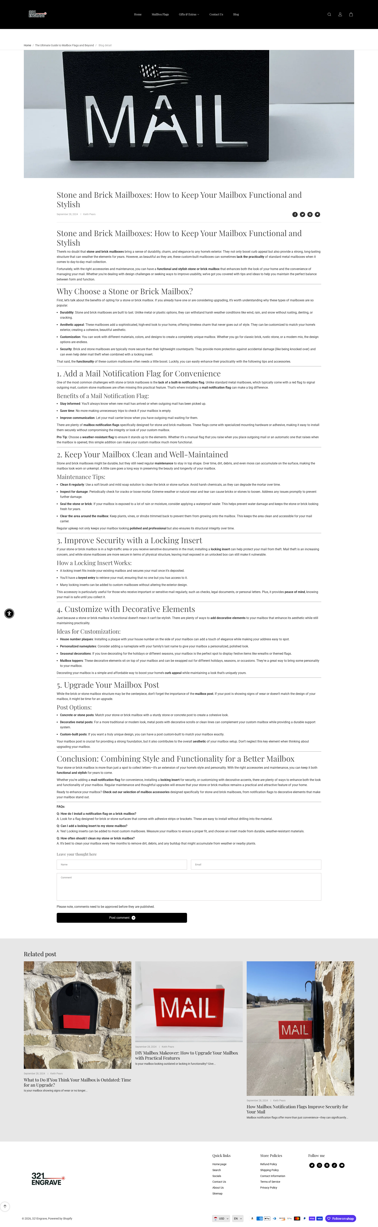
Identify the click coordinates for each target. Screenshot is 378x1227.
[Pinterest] (310, 214)
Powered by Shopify (60, 1218)
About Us (218, 1187)
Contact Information (272, 1176)
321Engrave (39, 1218)
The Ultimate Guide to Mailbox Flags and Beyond (64, 45)
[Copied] (317, 214)
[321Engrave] (36, 14)
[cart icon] (351, 14)
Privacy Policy (268, 1187)
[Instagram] (319, 1165)
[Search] (329, 14)
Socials (216, 1176)
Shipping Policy (269, 1170)
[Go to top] (4, 1206)
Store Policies (271, 1155)
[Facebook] (295, 214)
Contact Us (219, 1181)
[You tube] (342, 1165)
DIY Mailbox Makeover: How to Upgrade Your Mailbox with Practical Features (186, 1055)
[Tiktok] (334, 1165)
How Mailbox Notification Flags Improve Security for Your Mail (297, 1109)
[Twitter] (302, 214)
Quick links (221, 1155)
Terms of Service (270, 1181)
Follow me (316, 1155)
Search (216, 1170)
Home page (219, 1164)
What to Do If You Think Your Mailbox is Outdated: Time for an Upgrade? (77, 1082)
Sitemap (217, 1193)
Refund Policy (268, 1164)
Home (27, 45)
